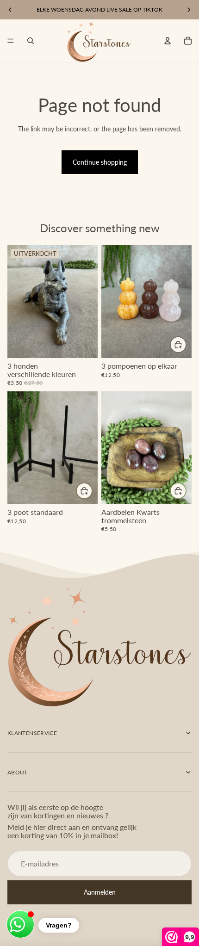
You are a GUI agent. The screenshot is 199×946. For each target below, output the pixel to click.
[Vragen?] (20, 924)
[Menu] (10, 40)
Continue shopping (100, 162)
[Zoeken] (30, 41)
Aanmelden (100, 892)
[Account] (167, 41)
